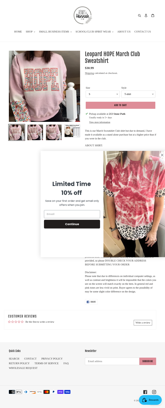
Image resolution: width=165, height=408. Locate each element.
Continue (68, 224)
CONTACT (30, 358)
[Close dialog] (157, 155)
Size (88, 87)
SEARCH (14, 358)
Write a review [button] (143, 322)
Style (123, 87)
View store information (99, 122)
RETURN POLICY (19, 363)
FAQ (66, 363)
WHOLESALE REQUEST (23, 368)
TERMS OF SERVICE (46, 363)
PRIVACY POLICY (52, 358)
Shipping (89, 73)
